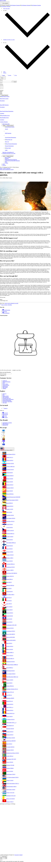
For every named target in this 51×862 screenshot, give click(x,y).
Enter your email (3, 372)
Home (1, 168)
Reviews (4, 72)
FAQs (3, 382)
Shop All (12, 152)
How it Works (8, 157)
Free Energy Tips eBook (7, 401)
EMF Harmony (5, 423)
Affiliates (4, 388)
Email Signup (5, 386)
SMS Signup (5, 387)
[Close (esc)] (3, 858)
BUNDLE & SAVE (9, 39)
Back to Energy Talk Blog (6, 304)
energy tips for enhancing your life (6, 169)
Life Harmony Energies (7, 422)
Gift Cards (4, 402)
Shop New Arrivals (6, 152)
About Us (4, 393)
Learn (5, 42)
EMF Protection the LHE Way (11, 159)
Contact (6, 162)
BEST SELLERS (6, 8)
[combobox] (6, 81)
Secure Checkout (4, 95)
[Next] (6, 858)
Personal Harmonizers (6, 400)
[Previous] (1, 858)
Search (1, 80)
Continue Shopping (4, 121)
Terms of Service (5, 385)
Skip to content (3, 0)
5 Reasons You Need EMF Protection (12, 160)
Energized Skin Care (6, 398)
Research (7, 158)
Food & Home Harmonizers (7, 399)
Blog (6, 161)
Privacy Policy (5, 384)
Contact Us (4, 380)
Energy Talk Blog (6, 168)
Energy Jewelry (5, 396)
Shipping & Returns (6, 381)
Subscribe (9, 372)
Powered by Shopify (18, 854)
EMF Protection (5, 397)
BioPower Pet (5, 424)
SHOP (5, 10)
